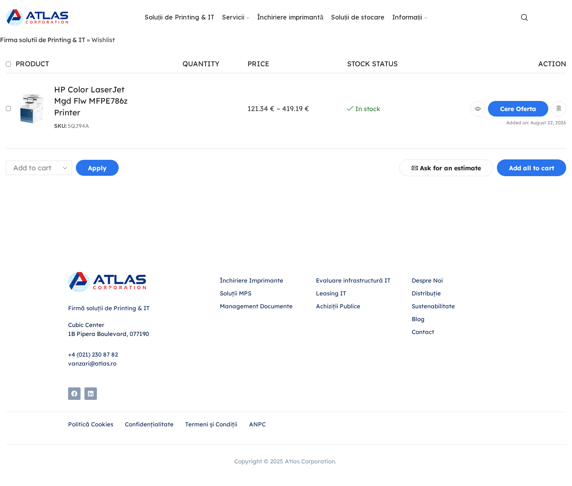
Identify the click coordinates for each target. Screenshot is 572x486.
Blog (419, 319)
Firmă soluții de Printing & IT (109, 308)
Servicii (233, 17)
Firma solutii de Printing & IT (42, 40)
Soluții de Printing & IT (179, 17)
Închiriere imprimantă (290, 17)
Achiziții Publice (338, 306)
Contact (423, 332)
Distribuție (426, 293)
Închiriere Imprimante (251, 280)
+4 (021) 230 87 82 (93, 354)
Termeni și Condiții (211, 424)
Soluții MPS (235, 293)
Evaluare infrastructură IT (353, 280)
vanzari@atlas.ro (92, 363)
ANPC (257, 424)
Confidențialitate (149, 424)
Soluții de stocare (357, 17)
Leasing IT (331, 293)
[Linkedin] (90, 393)
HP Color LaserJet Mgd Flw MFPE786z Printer (91, 100)
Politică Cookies (90, 424)
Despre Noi (427, 280)
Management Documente (256, 306)
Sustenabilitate (433, 306)
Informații (407, 17)
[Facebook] (74, 393)
